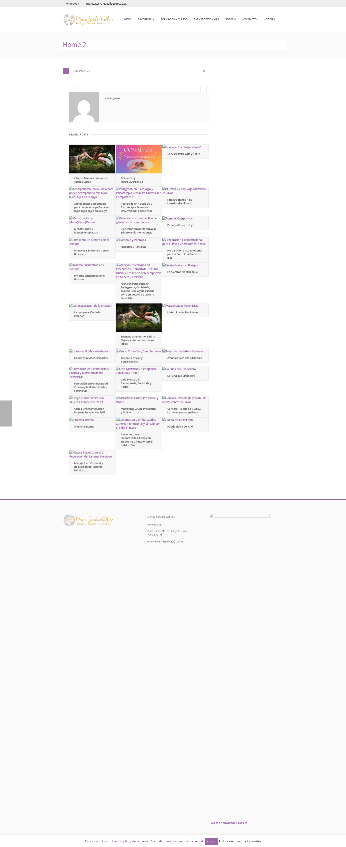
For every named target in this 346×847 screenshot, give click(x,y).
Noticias (269, 19)
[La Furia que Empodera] (185, 369)
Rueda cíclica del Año (180, 426)
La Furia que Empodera (181, 375)
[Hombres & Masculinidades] (92, 351)
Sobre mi (231, 19)
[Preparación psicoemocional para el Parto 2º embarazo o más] (185, 242)
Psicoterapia (146, 19)
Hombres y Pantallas (133, 246)
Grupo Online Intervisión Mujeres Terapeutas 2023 (89, 410)
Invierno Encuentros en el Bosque (89, 277)
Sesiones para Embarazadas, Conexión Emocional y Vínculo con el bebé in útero (137, 440)
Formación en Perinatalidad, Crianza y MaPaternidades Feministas (91, 387)
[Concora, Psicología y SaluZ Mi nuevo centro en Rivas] (185, 400)
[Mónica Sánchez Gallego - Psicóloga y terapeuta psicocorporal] (88, 19)
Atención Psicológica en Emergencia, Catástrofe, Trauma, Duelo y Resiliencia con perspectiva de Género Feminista (137, 291)
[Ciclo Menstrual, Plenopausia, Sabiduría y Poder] (139, 371)
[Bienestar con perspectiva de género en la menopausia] (139, 220)
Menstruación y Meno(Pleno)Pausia (86, 230)
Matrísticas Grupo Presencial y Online (138, 410)
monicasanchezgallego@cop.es (106, 3)
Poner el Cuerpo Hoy (180, 225)
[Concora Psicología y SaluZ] (185, 147)
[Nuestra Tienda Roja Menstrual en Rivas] (185, 191)
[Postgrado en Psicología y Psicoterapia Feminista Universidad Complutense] (139, 193)
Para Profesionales (206, 19)
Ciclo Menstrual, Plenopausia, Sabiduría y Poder (136, 383)
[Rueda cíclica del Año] (185, 420)
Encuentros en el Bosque (182, 272)
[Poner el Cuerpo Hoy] (185, 218)
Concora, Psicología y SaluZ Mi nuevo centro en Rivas (184, 410)
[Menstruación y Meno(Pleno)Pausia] (92, 220)
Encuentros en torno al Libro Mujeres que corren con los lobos (138, 340)
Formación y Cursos (174, 19)
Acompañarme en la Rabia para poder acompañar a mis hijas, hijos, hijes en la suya (92, 207)
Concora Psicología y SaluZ (183, 154)
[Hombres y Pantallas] (139, 240)
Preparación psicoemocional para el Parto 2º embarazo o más (184, 254)
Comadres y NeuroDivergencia (132, 179)
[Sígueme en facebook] (65, 537)
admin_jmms (112, 98)
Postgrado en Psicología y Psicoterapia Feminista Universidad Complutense (137, 207)
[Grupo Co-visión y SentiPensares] (139, 351)
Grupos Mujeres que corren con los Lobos (91, 179)
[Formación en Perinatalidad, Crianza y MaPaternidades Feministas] (92, 373)
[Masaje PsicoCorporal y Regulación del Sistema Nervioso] (92, 455)
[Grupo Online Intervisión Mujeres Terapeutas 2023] (92, 400)
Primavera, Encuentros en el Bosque (91, 252)
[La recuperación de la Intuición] (92, 305)
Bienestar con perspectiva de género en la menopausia (139, 230)
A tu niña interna (84, 426)
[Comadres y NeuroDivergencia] (139, 159)
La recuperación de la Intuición (87, 314)
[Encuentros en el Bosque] (185, 265)
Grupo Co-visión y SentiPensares (132, 359)
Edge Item (263, 41)
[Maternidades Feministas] (185, 305)
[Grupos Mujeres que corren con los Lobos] (92, 159)
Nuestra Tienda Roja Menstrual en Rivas (179, 201)
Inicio (127, 19)
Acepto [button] (211, 841)
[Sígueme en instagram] (72, 537)
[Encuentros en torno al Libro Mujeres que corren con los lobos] (139, 317)
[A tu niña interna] (92, 420)
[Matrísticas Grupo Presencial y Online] (139, 400)
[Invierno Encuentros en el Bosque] (92, 267)
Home (250, 41)
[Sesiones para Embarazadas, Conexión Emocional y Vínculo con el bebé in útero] (139, 424)
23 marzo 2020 (81, 71)
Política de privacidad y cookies (228, 823)
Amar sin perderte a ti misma (184, 358)
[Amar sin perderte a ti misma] (185, 351)
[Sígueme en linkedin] (79, 537)
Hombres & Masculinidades (91, 358)
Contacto (250, 19)
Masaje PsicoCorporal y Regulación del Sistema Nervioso (88, 466)
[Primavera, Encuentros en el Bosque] (92, 242)
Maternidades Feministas (182, 312)
